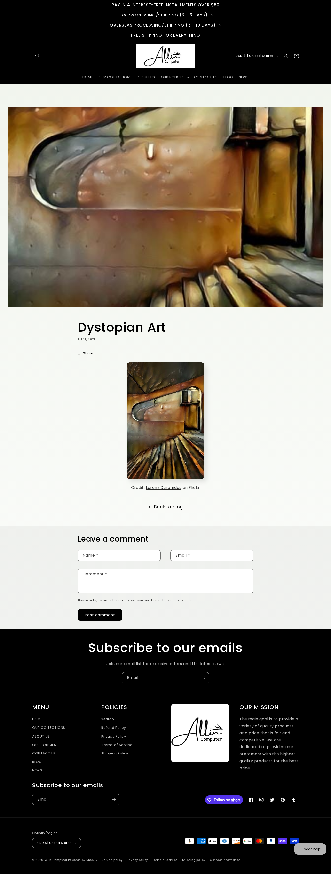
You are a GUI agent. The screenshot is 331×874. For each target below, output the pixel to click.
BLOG (37, 761)
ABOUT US (41, 736)
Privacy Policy (113, 736)
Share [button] (88, 353)
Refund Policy (113, 727)
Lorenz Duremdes (163, 487)
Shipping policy (193, 860)
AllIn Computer (56, 860)
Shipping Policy (114, 753)
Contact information (225, 860)
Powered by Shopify (82, 860)
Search (107, 719)
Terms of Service (117, 744)
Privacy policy (137, 860)
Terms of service (165, 860)
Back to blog (168, 507)
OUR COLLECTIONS (48, 727)
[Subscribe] (203, 677)
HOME (37, 719)
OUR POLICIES (44, 744)
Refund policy (112, 860)
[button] (37, 56)
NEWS (37, 770)
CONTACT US (44, 753)
